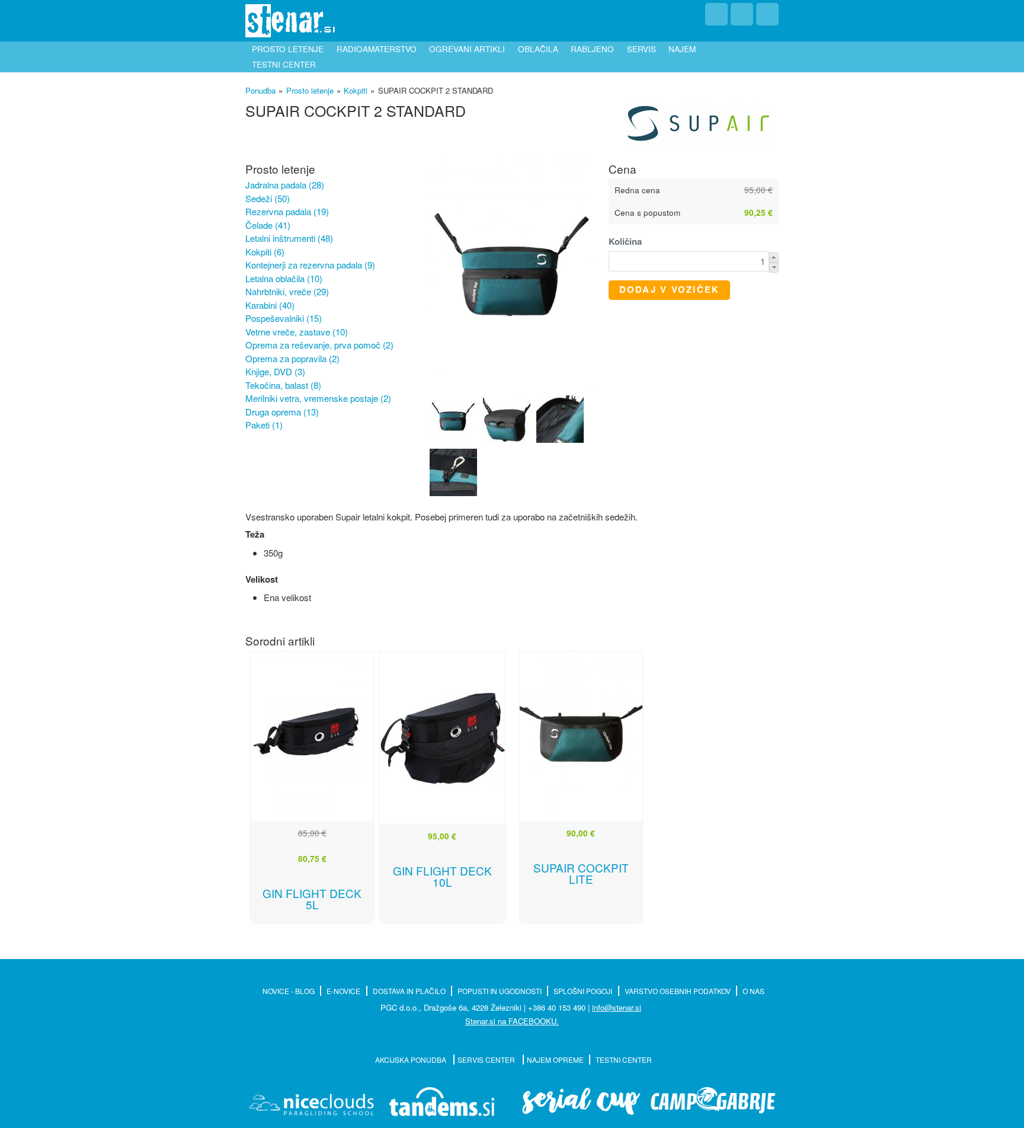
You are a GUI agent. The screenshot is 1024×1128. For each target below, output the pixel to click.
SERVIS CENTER (487, 1059)
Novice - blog (289, 991)
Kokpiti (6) (264, 251)
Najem (682, 49)
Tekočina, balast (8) (283, 385)
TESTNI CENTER (624, 1059)
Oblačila (538, 49)
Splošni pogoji (582, 991)
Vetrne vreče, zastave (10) (296, 331)
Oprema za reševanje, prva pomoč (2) (319, 344)
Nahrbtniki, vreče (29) (287, 291)
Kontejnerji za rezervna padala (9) (310, 264)
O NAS (753, 991)
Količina (625, 242)
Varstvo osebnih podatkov (678, 991)
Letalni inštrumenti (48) (289, 238)
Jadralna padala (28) (284, 184)
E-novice (343, 991)
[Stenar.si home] (290, 20)
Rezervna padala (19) (287, 211)
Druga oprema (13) (282, 411)
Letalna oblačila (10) (283, 278)
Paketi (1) (264, 424)
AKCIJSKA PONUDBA (411, 1059)
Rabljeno (592, 49)
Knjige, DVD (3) (275, 371)
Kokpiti (355, 90)
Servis (641, 49)
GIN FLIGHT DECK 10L (442, 876)
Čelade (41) (267, 225)
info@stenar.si (616, 1007)
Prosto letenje (288, 49)
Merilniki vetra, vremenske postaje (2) (318, 398)
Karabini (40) (270, 305)
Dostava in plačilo (409, 991)
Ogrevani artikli (467, 49)
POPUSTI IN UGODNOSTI (499, 991)
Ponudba (260, 90)
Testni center (284, 64)
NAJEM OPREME (555, 1059)
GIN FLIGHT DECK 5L (312, 898)
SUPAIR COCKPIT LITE (581, 873)
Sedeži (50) (267, 198)
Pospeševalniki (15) (283, 318)
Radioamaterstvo (377, 49)
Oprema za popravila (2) (292, 358)
